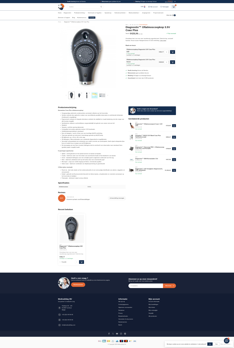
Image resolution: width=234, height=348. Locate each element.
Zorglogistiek (146, 13)
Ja (210, 344)
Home (60, 13)
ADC (127, 24)
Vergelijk (64, 262)
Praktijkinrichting (79, 13)
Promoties (92, 17)
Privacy (120, 313)
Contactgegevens (123, 304)
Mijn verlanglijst (153, 310)
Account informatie (154, 301)
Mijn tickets (152, 307)
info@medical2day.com (68, 325)
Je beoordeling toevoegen (117, 198)
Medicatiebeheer (134, 13)
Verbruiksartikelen (120, 13)
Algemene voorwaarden (125, 307)
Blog (73, 17)
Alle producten (153, 316)
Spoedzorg (108, 13)
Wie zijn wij (121, 301)
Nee (216, 344)
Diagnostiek (67, 13)
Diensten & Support (64, 17)
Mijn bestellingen (153, 304)
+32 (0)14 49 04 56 (67, 314)
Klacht (120, 325)
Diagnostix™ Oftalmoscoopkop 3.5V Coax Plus (76, 22)
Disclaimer (121, 310)
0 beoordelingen (143, 24)
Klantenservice (81, 17)
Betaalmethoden (123, 316)
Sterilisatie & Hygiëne (94, 13)
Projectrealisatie (158, 13)
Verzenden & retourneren (125, 319)
